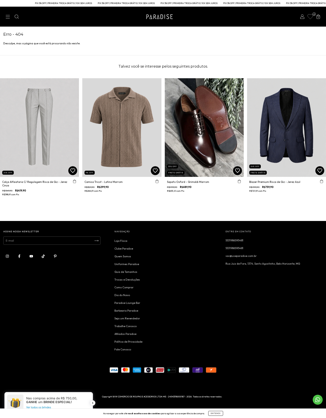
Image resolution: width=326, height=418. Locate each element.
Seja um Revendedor (127, 318)
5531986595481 (234, 240)
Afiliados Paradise (125, 334)
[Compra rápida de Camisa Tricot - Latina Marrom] (157, 181)
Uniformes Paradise (126, 264)
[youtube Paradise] (31, 256)
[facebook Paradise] (19, 256)
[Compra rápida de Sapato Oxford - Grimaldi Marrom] (239, 181)
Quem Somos (122, 256)
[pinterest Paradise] (55, 256)
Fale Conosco (122, 349)
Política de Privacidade (128, 341)
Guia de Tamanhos (125, 271)
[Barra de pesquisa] (16, 17)
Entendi (216, 413)
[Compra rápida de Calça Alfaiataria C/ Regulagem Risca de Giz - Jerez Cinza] (74, 181)
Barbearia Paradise (126, 310)
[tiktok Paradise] (43, 256)
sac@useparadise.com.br (241, 256)
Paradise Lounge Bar (127, 303)
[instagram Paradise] (7, 256)
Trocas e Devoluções (127, 279)
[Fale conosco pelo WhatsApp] (318, 400)
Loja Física (120, 240)
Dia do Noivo (122, 295)
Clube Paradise (123, 248)
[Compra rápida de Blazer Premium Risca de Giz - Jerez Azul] (321, 181)
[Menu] (8, 17)
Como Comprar (124, 287)
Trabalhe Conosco (125, 326)
